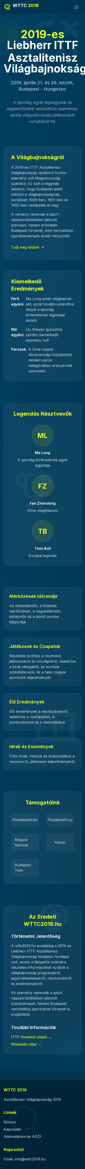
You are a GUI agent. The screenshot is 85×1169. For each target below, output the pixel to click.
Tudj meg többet (25, 247)
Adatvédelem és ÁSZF (23, 1136)
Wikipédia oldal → (26, 1044)
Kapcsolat (12, 1129)
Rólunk (10, 1122)
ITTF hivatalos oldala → (31, 1037)
